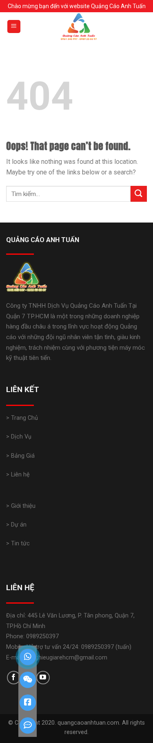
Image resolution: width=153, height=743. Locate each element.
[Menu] (14, 26)
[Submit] (139, 194)
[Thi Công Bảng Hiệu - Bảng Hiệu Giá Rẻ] (79, 26)
